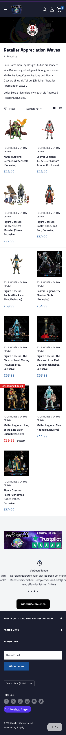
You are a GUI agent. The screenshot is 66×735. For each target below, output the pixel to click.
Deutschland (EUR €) (16, 683)
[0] (59, 9)
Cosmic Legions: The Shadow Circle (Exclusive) (49, 295)
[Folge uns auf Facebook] (6, 701)
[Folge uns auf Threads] (20, 701)
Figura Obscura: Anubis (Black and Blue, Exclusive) (14, 295)
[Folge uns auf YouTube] (34, 701)
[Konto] (52, 9)
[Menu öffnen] (5, 9)
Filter (12, 109)
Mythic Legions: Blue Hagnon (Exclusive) (49, 427)
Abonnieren (16, 666)
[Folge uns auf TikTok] (41, 701)
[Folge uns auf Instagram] (27, 701)
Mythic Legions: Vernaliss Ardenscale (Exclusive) (16, 161)
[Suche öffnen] (45, 9)
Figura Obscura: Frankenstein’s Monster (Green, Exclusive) (13, 228)
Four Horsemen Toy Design (15, 149)
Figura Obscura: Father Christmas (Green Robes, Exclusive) (14, 496)
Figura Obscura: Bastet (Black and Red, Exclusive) (47, 226)
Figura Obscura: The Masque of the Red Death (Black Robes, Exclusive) (48, 362)
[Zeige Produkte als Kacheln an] (54, 108)
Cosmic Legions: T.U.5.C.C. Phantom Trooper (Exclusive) (48, 161)
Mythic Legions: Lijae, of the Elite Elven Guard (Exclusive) (16, 429)
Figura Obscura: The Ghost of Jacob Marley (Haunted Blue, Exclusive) (16, 362)
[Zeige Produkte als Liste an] (60, 108)
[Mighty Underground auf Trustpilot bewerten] (33, 534)
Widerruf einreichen (33, 603)
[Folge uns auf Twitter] (13, 701)
